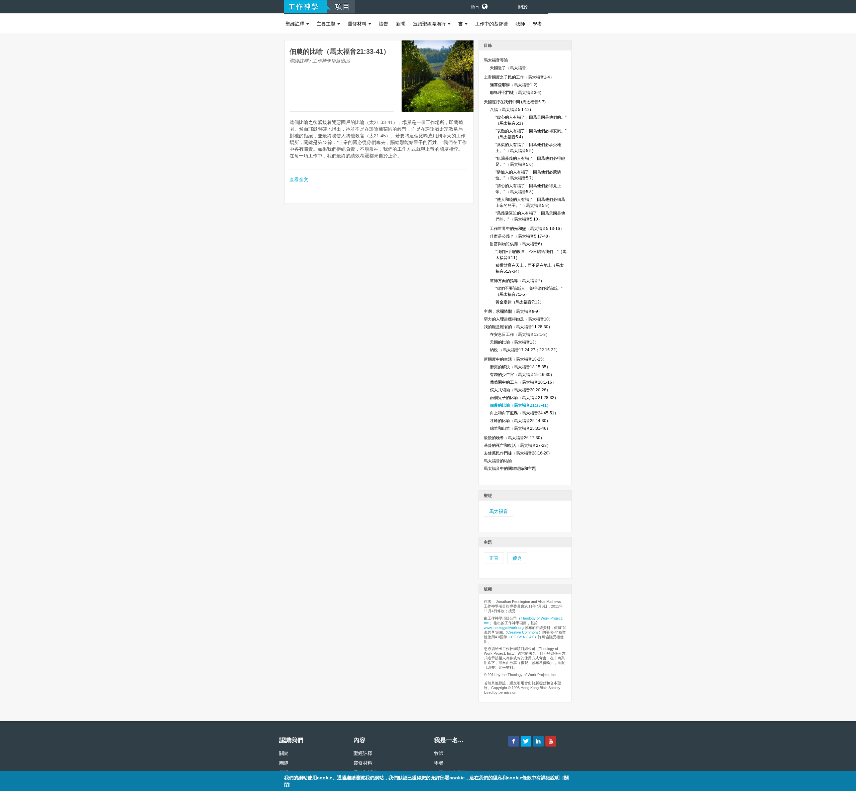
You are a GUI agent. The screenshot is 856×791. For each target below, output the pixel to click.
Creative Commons (523, 632)
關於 (523, 6)
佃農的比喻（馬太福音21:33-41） (520, 405)
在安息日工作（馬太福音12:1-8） (520, 334)
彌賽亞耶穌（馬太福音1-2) (513, 85)
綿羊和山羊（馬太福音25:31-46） (520, 428)
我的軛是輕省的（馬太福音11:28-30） (518, 326)
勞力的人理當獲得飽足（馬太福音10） (518, 319)
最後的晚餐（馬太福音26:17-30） (514, 437)
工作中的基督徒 (491, 23)
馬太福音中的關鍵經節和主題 (510, 468)
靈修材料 (358, 23)
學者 (537, 23)
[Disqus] (379, 297)
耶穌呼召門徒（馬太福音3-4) (515, 92)
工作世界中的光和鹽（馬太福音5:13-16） (527, 228)
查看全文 (299, 179)
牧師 (520, 23)
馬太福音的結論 (498, 460)
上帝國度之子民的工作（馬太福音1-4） (519, 77)
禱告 (383, 23)
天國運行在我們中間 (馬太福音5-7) (515, 102)
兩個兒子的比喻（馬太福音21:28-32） (524, 397)
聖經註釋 (296, 23)
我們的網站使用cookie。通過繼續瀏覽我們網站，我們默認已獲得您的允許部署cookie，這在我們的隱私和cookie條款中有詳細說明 (422, 777)
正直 (494, 558)
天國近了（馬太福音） (510, 67)
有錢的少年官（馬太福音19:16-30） (522, 374)
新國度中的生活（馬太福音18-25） (515, 359)
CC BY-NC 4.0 (522, 637)
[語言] (484, 5)
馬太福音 (498, 511)
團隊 (284, 763)
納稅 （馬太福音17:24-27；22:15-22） (525, 350)
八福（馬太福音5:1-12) (510, 109)
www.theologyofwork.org (504, 628)
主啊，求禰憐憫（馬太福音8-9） (513, 311)
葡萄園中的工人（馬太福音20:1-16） (523, 382)
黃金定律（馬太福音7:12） (520, 302)
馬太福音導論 (496, 60)
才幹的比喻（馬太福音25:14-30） (520, 420)
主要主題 (327, 23)
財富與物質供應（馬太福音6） (517, 244)
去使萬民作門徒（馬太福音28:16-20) (517, 453)
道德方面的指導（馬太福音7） (517, 280)
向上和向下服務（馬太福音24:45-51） (524, 413)
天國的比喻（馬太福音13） (514, 342)
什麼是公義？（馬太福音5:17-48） (521, 236)
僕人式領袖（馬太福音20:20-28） (520, 390)
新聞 (400, 23)
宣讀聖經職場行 (430, 23)
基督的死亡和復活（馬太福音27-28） (517, 445)
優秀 (517, 558)
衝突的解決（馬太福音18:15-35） (520, 367)
